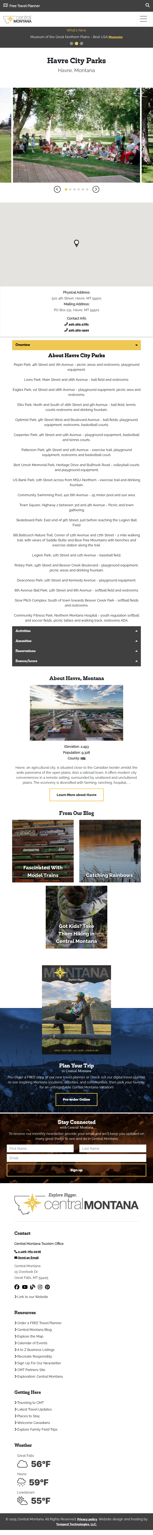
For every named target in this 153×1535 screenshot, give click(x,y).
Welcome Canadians (33, 1423)
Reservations (25, 651)
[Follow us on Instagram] (40, 1287)
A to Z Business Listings (35, 1350)
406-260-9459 (79, 330)
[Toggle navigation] (143, 19)
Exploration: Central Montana (39, 1376)
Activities (23, 631)
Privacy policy (87, 1519)
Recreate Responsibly (34, 1356)
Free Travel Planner (25, 6)
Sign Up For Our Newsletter (38, 1363)
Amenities (23, 641)
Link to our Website (32, 1297)
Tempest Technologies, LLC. (76, 1524)
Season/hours (26, 661)
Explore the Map (29, 1336)
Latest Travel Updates (34, 1409)
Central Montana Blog (34, 1330)
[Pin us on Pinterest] (47, 1287)
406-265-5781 (79, 324)
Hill (83, 758)
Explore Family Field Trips (36, 1429)
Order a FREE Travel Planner (39, 1323)
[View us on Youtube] (25, 1287)
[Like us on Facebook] (16, 1287)
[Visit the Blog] (32, 1287)
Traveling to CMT (30, 1403)
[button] (57, 189)
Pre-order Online (76, 1099)
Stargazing (116, 37)
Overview (22, 345)
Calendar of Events (31, 1343)
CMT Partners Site (30, 1370)
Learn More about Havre (76, 795)
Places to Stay (28, 1416)
